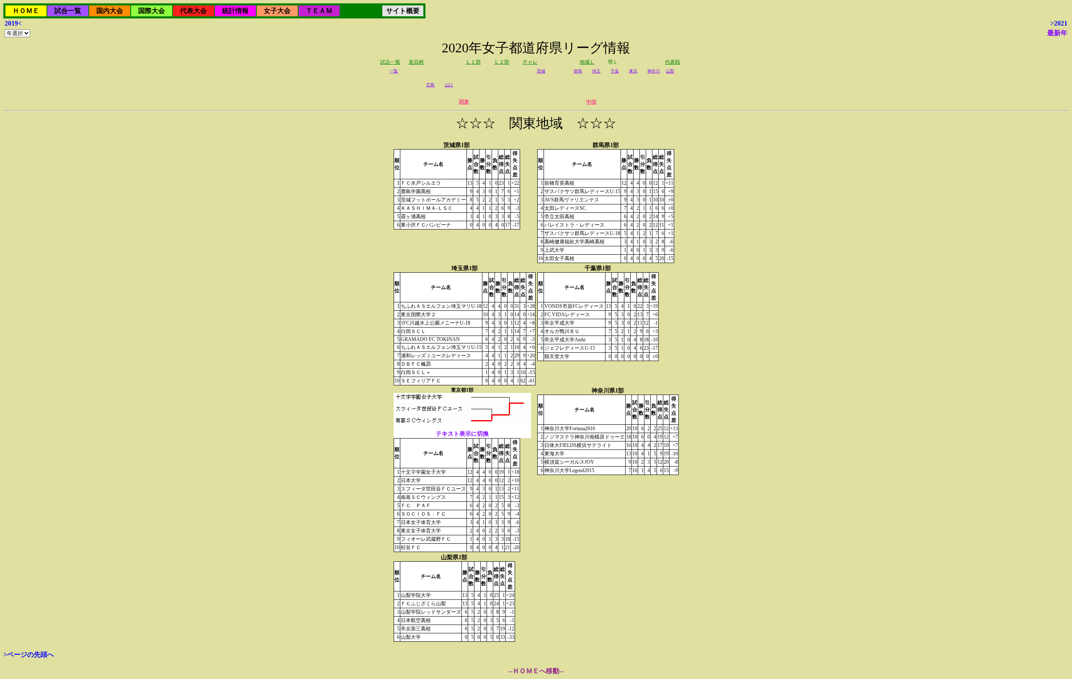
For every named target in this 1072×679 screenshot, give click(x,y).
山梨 (670, 71)
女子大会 (277, 10)
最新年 (1057, 32)
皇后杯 (416, 62)
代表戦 (672, 62)
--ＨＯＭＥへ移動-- (536, 670)
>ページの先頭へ (28, 654)
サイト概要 (403, 10)
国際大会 (151, 10)
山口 (449, 85)
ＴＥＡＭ (319, 10)
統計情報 (235, 10)
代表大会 (193, 10)
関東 (464, 102)
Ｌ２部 (501, 62)
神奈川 (653, 71)
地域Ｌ (587, 62)
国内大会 (109, 10)
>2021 (1058, 23)
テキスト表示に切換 (462, 434)
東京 (633, 71)
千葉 (615, 71)
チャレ (530, 62)
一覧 (393, 71)
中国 (591, 102)
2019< (13, 23)
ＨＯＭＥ (26, 10)
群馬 (578, 71)
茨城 (541, 71)
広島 (430, 85)
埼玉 (596, 71)
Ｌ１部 (473, 62)
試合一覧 (67, 10)
